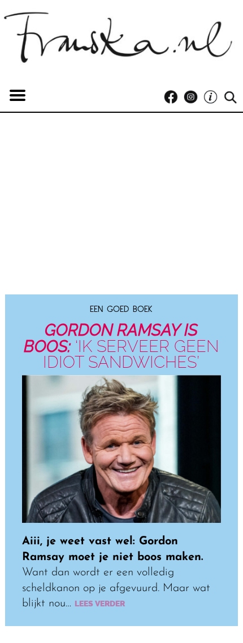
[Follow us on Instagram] (193, 97)
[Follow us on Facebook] (174, 97)
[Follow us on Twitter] (213, 97)
